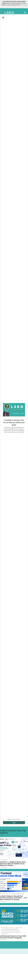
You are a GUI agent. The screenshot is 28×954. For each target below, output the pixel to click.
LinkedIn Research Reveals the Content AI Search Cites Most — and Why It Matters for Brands (13, 898)
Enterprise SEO (16, 930)
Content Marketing (13, 893)
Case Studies (11, 927)
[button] (25, 12)
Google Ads (18, 932)
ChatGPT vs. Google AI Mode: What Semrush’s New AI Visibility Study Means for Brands (12, 863)
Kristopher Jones (3, 867)
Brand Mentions (4, 893)
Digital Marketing (14, 929)
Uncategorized (4, 859)
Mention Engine (21, 893)
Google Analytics (5, 933)
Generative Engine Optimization (8, 932)
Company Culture (18, 927)
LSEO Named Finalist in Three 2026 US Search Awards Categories (13, 937)
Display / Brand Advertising (7, 930)
